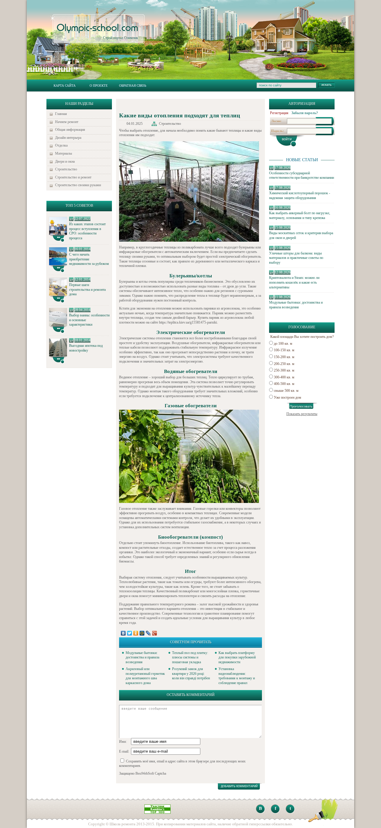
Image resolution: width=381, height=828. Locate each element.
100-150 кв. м (284, 350)
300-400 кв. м (284, 377)
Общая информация (70, 130)
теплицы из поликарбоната (184, 247)
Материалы (63, 153)
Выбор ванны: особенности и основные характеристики (89, 320)
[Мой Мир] (142, 633)
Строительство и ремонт (73, 177)
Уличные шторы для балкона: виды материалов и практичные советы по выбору (296, 258)
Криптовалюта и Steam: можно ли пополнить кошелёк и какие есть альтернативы (294, 282)
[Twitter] (130, 633)
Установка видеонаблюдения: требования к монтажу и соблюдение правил (236, 676)
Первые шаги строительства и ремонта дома (87, 289)
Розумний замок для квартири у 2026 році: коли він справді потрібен (191, 673)
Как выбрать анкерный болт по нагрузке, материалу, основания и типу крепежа (299, 215)
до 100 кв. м (283, 343)
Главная (61, 114)
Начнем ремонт (66, 122)
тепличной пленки (132, 266)
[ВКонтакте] (123, 633)
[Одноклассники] (136, 633)
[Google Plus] (155, 633)
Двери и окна (65, 161)
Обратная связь (132, 85)
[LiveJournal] (148, 633)
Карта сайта (65, 85)
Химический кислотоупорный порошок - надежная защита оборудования (299, 195)
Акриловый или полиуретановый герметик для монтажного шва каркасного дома (145, 676)
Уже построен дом (287, 397)
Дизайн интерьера (68, 138)
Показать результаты (301, 414)
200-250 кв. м (284, 364)
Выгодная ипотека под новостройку (86, 348)
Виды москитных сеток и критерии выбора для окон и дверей (301, 235)
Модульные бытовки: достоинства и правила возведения (296, 304)
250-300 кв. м (284, 370)
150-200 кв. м (284, 357)
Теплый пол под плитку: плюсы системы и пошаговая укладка (190, 657)
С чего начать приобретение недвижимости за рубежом (89, 259)
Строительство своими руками (78, 185)
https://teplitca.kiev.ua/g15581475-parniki (188, 322)
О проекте (99, 85)
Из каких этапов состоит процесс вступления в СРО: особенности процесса (87, 231)
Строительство (66, 169)
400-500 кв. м (284, 384)
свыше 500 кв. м (286, 391)
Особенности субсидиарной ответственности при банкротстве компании (301, 175)
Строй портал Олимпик (97, 31)
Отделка (61, 145)
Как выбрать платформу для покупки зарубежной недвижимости (237, 657)
